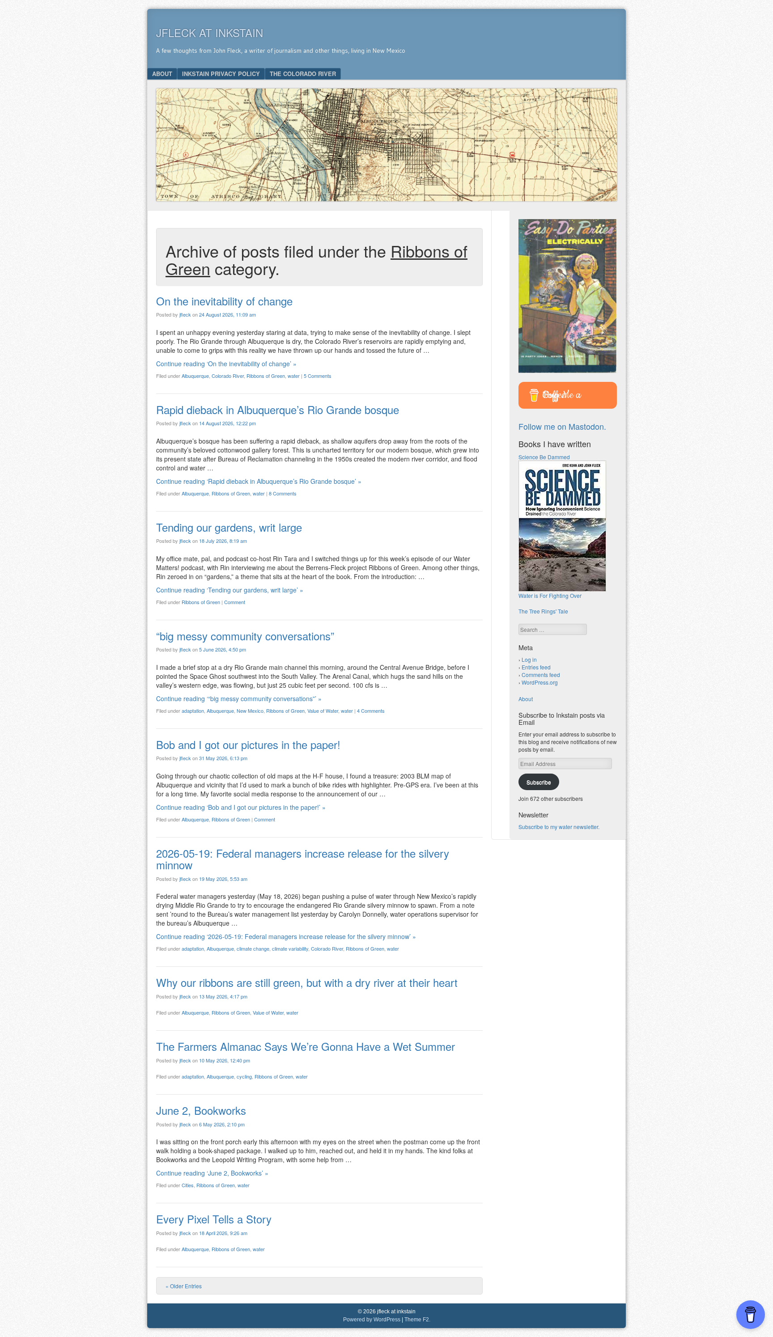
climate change (253, 948)
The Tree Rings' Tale (543, 611)
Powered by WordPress (371, 1319)
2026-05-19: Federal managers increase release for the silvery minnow (302, 858)
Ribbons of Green (265, 375)
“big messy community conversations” (245, 635)
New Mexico (250, 710)
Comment (234, 601)
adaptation (193, 710)
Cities (188, 1185)
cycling (244, 1076)
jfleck (185, 314)
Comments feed (541, 674)
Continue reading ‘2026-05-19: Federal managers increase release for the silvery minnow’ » (286, 936)
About (162, 73)
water (294, 375)
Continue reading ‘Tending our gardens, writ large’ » (229, 589)
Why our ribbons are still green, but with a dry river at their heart (307, 982)
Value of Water (322, 710)
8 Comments (283, 493)
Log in (529, 659)
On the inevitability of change (224, 301)
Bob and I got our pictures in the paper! (248, 744)
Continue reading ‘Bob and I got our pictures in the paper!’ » (241, 807)
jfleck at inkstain (209, 32)
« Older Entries (184, 1286)
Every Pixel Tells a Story (214, 1219)
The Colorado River (303, 73)
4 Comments (371, 710)
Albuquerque (195, 375)
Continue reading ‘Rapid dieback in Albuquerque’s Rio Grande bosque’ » (258, 481)
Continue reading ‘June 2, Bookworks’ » (212, 1172)
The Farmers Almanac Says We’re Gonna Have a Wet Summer (305, 1046)
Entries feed (536, 667)
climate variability (290, 948)
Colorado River (228, 375)
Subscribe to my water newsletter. (558, 826)
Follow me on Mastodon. (562, 426)
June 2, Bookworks (201, 1110)
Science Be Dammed (544, 457)
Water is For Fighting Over (550, 595)
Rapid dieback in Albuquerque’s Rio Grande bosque (277, 409)
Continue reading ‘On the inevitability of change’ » (226, 363)
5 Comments (317, 375)
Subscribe (539, 782)
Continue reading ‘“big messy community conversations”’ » (239, 698)
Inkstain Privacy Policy (221, 73)
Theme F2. (417, 1319)
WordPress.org (540, 682)
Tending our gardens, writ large (229, 527)
